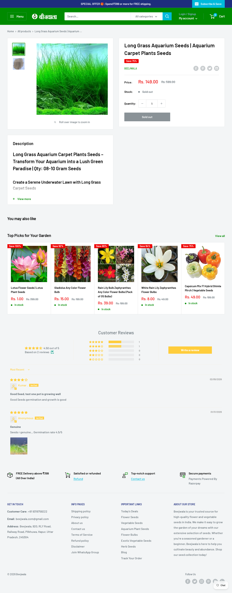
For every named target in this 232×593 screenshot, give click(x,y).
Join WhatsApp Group (85, 552)
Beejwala (130, 68)
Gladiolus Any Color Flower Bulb (70, 290)
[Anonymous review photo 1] (19, 446)
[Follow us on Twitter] (194, 581)
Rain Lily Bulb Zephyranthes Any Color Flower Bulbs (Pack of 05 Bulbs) (115, 292)
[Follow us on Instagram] (201, 581)
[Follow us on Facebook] (187, 581)
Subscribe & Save (211, 3)
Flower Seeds (129, 517)
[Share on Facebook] (195, 68)
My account (186, 18)
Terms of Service (82, 534)
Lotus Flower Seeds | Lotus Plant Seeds (27, 290)
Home (10, 31)
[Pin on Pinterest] (202, 68)
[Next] (225, 278)
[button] (96, 342)
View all (220, 235)
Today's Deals (129, 511)
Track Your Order (131, 558)
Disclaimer (78, 546)
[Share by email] (216, 68)
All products (24, 31)
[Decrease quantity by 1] (142, 103)
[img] (19, 379)
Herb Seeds (128, 546)
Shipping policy (81, 511)
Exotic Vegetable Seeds (136, 540)
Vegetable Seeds (132, 522)
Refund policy (80, 540)
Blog (124, 552)
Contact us (138, 478)
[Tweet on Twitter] (209, 68)
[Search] (167, 16)
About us (77, 522)
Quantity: (130, 103)
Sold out (147, 117)
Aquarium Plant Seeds (135, 528)
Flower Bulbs (129, 534)
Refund (78, 478)
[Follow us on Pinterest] (208, 581)
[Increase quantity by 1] (161, 103)
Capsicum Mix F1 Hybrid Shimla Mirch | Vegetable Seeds (203, 288)
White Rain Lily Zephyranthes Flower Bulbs (158, 290)
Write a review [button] (190, 350)
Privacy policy (80, 517)
